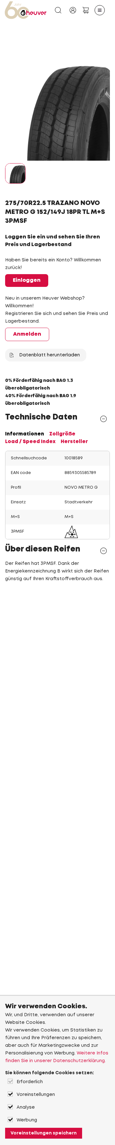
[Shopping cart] (85, 10)
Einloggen (27, 280)
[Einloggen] (73, 10)
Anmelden (27, 334)
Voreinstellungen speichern (44, 1133)
